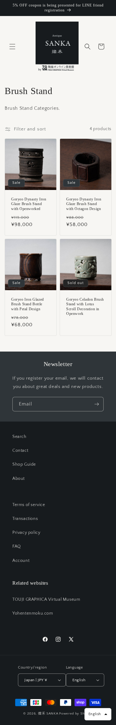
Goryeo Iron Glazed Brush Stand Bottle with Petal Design (27, 304)
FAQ (16, 546)
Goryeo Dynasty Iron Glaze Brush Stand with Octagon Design (83, 204)
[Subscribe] (96, 404)
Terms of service (28, 504)
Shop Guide (24, 464)
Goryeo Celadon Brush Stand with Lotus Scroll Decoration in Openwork (85, 306)
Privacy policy (26, 532)
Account (20, 560)
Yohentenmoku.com (32, 613)
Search (19, 436)
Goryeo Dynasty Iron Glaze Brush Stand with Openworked (28, 204)
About (18, 478)
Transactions (25, 518)
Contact (20, 450)
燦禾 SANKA (48, 713)
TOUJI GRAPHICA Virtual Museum (46, 599)
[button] (12, 46)
